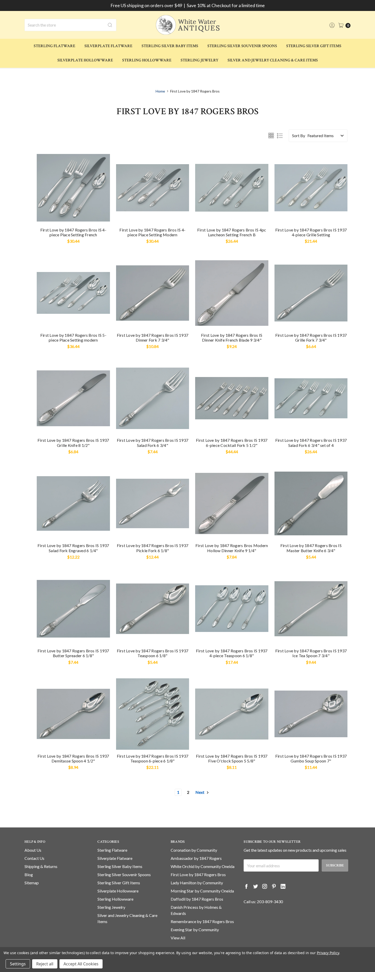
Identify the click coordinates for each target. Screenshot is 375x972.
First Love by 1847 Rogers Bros (198, 874)
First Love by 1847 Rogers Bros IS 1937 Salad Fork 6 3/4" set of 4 (311, 442)
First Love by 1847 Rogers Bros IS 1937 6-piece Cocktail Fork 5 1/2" (232, 442)
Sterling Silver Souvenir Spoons (242, 46)
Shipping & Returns (40, 866)
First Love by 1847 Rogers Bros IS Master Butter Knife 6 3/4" (311, 548)
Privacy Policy (328, 952)
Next (200, 792)
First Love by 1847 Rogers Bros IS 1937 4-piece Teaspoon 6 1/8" (232, 653)
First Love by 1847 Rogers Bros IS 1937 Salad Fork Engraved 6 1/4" (73, 548)
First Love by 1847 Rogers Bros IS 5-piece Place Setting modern (73, 337)
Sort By (298, 135)
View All (178, 937)
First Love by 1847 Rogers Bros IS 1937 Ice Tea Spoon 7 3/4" (311, 653)
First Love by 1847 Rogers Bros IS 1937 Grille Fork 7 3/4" (311, 337)
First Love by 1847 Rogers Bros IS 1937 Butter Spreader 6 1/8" (73, 653)
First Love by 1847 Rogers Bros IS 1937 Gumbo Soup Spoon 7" (311, 758)
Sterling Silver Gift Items (313, 46)
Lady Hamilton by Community (197, 882)
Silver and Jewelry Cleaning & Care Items (273, 60)
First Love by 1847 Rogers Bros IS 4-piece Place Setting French (73, 232)
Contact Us (34, 858)
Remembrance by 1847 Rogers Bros (202, 921)
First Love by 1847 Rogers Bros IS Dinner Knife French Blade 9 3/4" (231, 337)
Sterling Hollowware (146, 60)
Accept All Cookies (81, 964)
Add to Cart (73, 215)
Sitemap (31, 882)
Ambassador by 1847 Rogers (196, 858)
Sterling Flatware (54, 46)
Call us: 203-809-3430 (263, 901)
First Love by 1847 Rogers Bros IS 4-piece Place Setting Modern (152, 232)
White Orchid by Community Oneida (202, 866)
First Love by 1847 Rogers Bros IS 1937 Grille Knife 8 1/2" (73, 442)
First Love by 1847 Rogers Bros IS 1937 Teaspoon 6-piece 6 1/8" (153, 758)
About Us (32, 850)
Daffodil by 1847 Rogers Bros (197, 899)
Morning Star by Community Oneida (202, 890)
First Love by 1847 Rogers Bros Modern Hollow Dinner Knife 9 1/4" (231, 548)
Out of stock (232, 741)
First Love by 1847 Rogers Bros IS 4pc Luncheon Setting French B (231, 232)
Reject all (44, 964)
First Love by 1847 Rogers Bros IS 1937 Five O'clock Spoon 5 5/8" (232, 758)
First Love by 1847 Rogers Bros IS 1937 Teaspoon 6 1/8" (153, 653)
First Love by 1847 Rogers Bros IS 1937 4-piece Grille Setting (311, 232)
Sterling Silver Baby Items (170, 46)
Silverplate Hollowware (85, 60)
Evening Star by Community (195, 929)
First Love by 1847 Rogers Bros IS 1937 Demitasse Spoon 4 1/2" (73, 758)
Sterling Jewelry (199, 60)
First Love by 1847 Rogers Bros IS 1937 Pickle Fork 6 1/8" (153, 548)
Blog (28, 874)
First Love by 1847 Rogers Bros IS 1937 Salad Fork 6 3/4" (153, 442)
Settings (18, 964)
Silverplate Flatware (108, 46)
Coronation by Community (194, 850)
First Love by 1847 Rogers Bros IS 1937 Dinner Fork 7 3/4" (153, 337)
